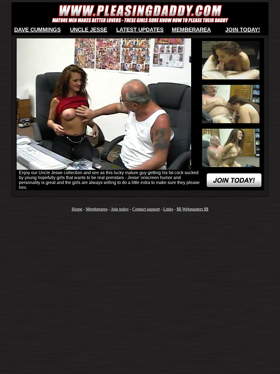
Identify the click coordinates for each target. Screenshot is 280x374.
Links (168, 209)
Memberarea (96, 209)
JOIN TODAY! (242, 30)
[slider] (97, 165)
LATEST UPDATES (140, 30)
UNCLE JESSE (88, 30)
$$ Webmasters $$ (192, 209)
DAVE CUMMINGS (37, 30)
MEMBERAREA (191, 30)
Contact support (146, 209)
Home (77, 209)
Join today (120, 209)
